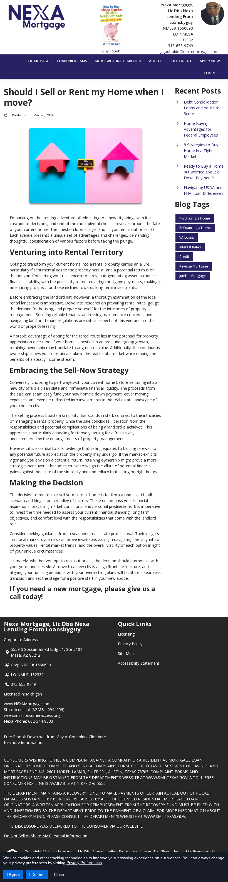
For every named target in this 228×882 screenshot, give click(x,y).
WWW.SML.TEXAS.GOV (166, 777)
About (155, 61)
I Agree (13, 874)
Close (59, 874)
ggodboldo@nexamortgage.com (189, 51)
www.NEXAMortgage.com (27, 703)
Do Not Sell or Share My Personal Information (45, 835)
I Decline (36, 874)
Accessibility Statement (138, 663)
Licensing (126, 634)
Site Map (126, 653)
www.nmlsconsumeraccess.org (32, 715)
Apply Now (210, 61)
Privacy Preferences (84, 862)
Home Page (38, 61)
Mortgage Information (118, 61)
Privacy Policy (130, 643)
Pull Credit (180, 61)
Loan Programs (72, 61)
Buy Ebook (111, 51)
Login (209, 73)
